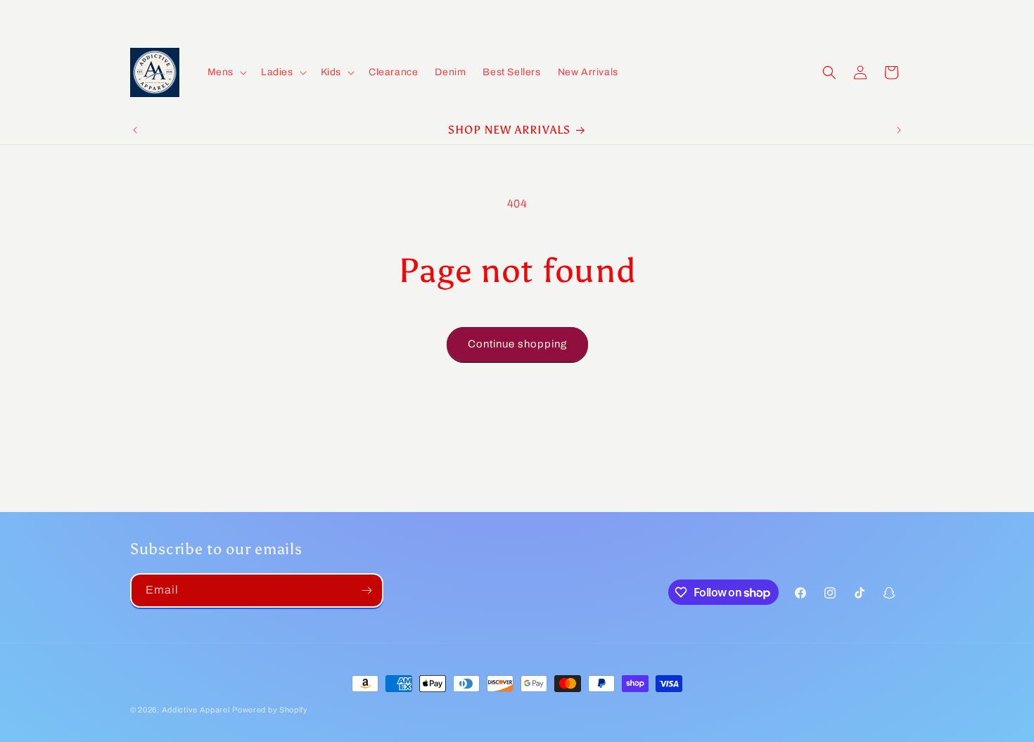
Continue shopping (517, 344)
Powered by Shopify (270, 709)
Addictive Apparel (196, 709)
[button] (226, 72)
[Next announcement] (898, 130)
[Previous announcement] (135, 130)
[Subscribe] (366, 590)
